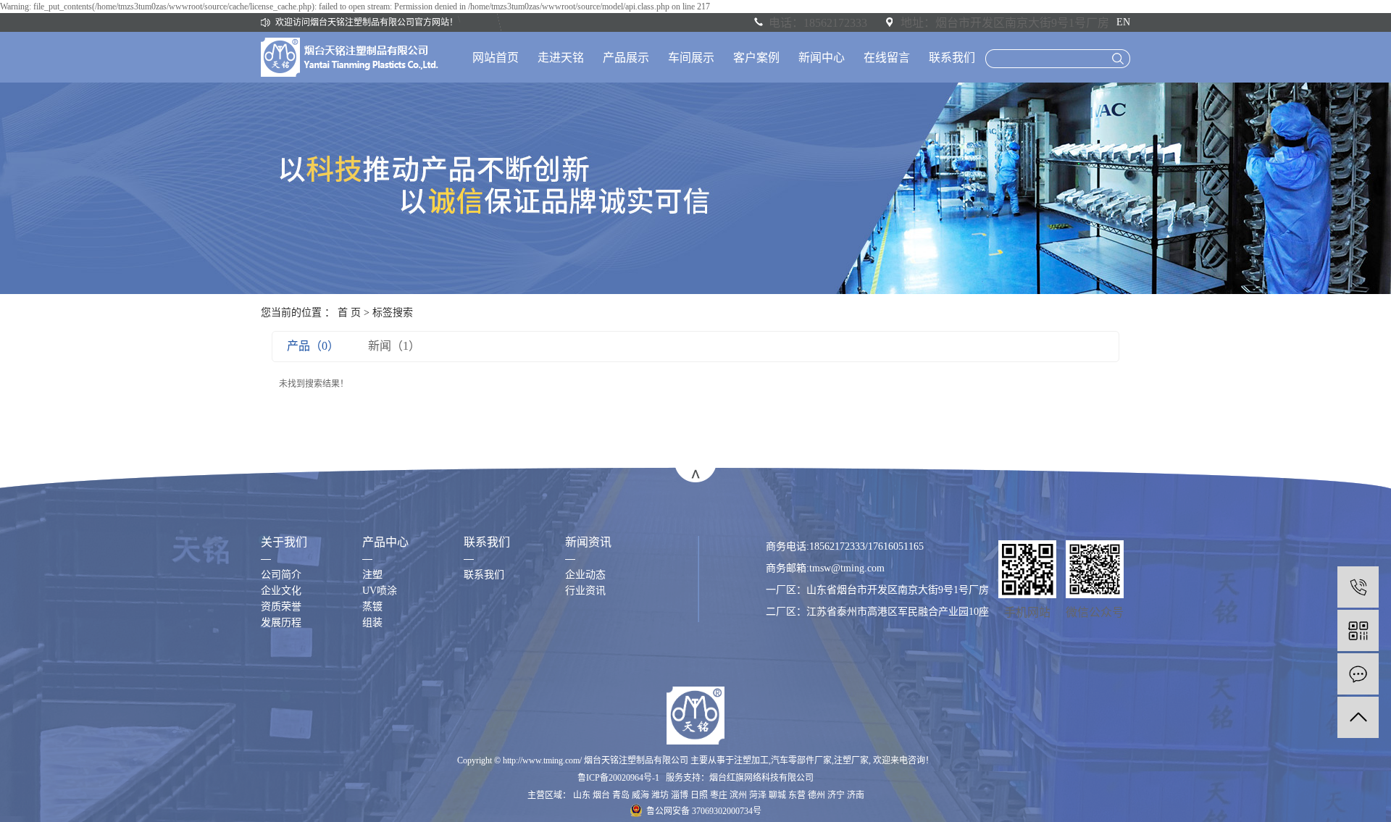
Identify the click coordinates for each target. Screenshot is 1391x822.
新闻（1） (394, 346)
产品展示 (626, 57)
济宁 (836, 795)
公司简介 (281, 574)
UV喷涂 (379, 590)
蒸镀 (372, 606)
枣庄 (718, 795)
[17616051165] (1358, 587)
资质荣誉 (281, 606)
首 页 (349, 312)
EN (1123, 22)
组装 (372, 622)
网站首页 (495, 57)
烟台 (601, 795)
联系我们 (952, 57)
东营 (797, 795)
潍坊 (660, 795)
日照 (699, 795)
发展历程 (281, 622)
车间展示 (691, 57)
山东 (581, 795)
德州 (816, 795)
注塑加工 (751, 760)
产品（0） (313, 346)
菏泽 (757, 795)
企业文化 (281, 590)
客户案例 (756, 57)
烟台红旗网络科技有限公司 (761, 778)
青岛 (621, 795)
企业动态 (585, 574)
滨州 (738, 795)
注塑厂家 (851, 760)
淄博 (679, 795)
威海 (640, 795)
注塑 (372, 574)
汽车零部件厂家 (801, 760)
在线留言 (887, 57)
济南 (855, 795)
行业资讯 (585, 590)
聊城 (777, 795)
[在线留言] (1358, 674)
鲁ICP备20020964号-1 (618, 778)
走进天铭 (561, 57)
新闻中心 (821, 57)
